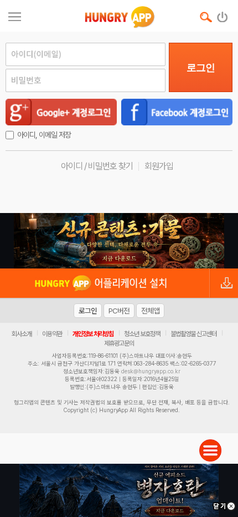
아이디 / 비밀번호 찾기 (97, 166)
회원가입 (158, 166)
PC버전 (119, 310)
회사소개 (22, 334)
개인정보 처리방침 (93, 334)
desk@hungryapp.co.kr (150, 371)
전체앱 (150, 310)
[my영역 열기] (14, 15)
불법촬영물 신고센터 (193, 334)
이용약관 (52, 334)
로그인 (201, 67)
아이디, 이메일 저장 (44, 134)
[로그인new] (223, 14)
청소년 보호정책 (142, 334)
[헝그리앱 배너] (119, 240)
